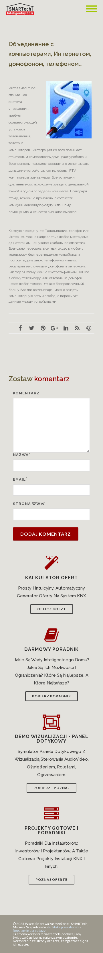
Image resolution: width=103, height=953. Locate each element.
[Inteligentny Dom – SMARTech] (21, 9)
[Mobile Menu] (91, 9)
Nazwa (21, 455)
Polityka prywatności (63, 927)
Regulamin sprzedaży (29, 930)
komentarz (26, 393)
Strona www (29, 504)
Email (19, 479)
